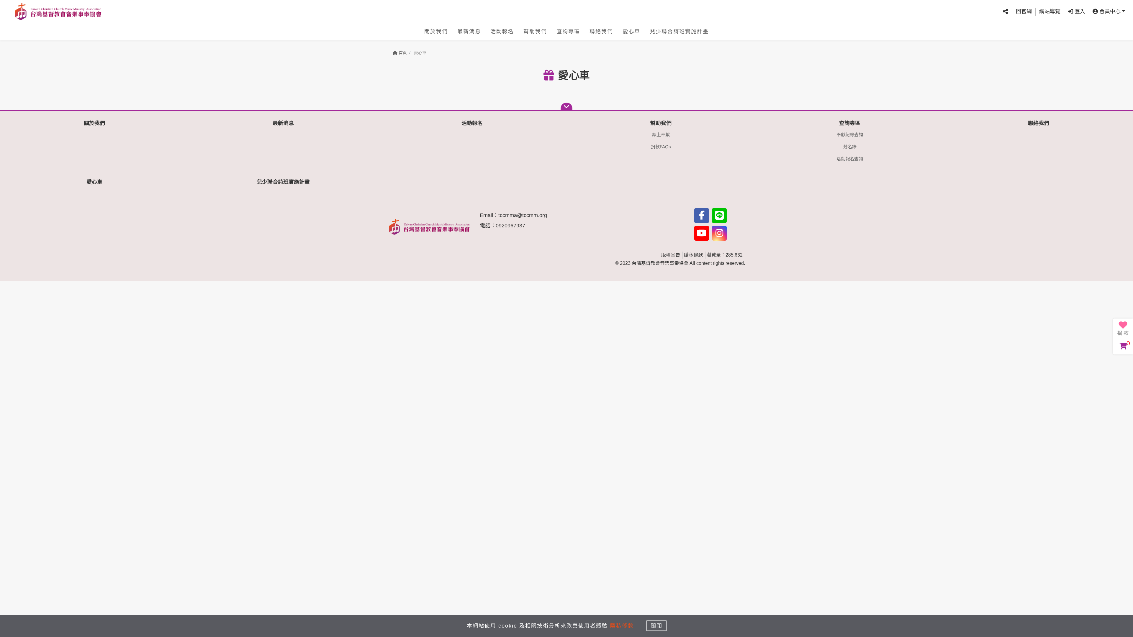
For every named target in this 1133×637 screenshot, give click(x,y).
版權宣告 (670, 254)
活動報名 (502, 32)
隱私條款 (693, 254)
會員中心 (1109, 11)
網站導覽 (1049, 11)
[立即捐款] (1123, 328)
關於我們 (436, 32)
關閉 (656, 626)
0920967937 (510, 226)
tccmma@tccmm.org (522, 215)
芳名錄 (850, 146)
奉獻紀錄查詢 (849, 134)
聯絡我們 (601, 32)
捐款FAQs (661, 146)
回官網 (1024, 11)
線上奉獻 (661, 134)
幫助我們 (535, 32)
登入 (1079, 11)
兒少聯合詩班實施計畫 (679, 32)
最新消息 (469, 32)
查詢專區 (568, 32)
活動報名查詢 (849, 158)
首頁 (402, 52)
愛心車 (631, 32)
